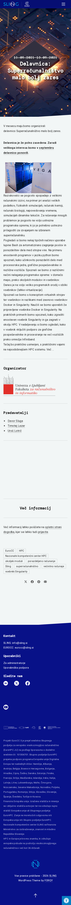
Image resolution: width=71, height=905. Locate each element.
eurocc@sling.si (24, 647)
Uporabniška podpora (16, 667)
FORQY (49, 880)
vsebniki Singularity (16, 571)
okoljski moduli (14, 561)
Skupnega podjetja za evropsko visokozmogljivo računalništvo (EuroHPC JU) (31, 745)
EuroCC (9, 550)
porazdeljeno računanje (41, 561)
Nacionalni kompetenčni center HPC (26, 556)
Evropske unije (41, 759)
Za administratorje (14, 663)
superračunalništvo (27, 566)
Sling (8, 566)
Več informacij (35, 508)
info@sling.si (20, 643)
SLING (53, 875)
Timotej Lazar (16, 425)
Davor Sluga (15, 421)
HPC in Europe (11, 838)
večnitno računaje (54, 566)
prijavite (43, 532)
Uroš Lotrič (15, 430)
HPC (21, 550)
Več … (50, 349)
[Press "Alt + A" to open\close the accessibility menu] (66, 900)
